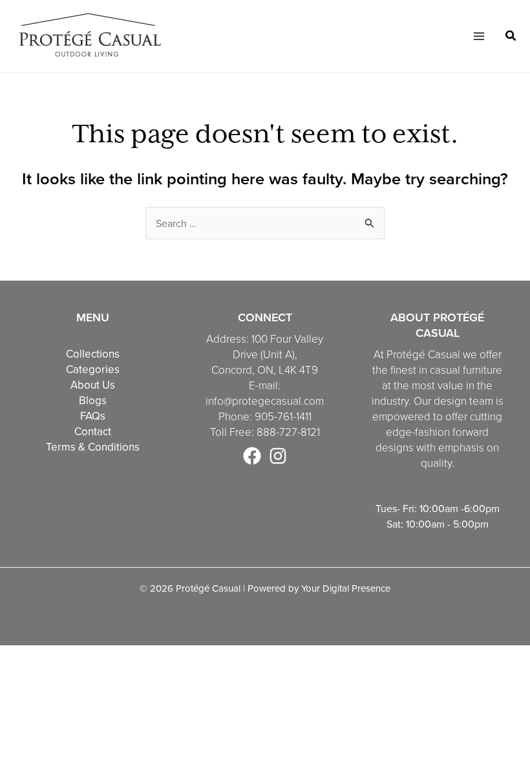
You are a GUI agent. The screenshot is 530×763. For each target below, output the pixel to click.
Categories (93, 369)
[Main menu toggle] (478, 36)
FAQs (92, 416)
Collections (93, 353)
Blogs (93, 400)
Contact (92, 431)
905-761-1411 (283, 417)
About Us (92, 384)
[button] (511, 37)
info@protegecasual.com (265, 401)
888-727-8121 (288, 432)
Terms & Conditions (93, 447)
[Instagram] (278, 456)
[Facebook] (252, 456)
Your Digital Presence (345, 588)
